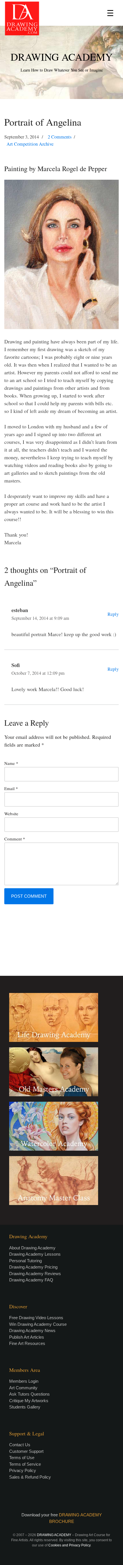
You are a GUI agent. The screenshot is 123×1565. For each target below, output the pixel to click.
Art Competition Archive (30, 144)
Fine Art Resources (27, 1343)
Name (11, 763)
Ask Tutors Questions (29, 1394)
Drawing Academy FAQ (31, 1279)
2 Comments (60, 137)
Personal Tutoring (25, 1260)
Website (11, 813)
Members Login (23, 1381)
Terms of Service (25, 1464)
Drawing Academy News (32, 1330)
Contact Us (19, 1444)
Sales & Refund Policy (30, 1477)
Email (11, 788)
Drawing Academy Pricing (33, 1267)
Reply (113, 614)
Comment (14, 839)
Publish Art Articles (26, 1337)
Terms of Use (21, 1457)
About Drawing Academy (32, 1247)
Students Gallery (24, 1406)
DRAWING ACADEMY (62, 57)
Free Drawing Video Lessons (36, 1317)
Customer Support (26, 1451)
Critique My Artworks (28, 1400)
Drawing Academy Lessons (35, 1254)
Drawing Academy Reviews (35, 1273)
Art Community (23, 1387)
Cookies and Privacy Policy (69, 1545)
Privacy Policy (22, 1470)
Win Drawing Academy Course (38, 1324)
